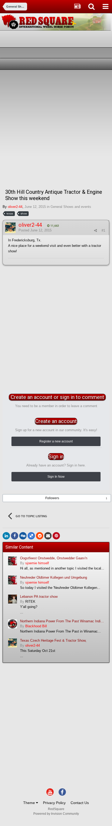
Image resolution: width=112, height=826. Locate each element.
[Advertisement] (56, 128)
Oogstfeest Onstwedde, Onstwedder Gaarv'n (53, 558)
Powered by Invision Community (56, 814)
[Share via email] (48, 535)
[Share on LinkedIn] (6, 535)
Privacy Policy (54, 803)
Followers (52, 498)
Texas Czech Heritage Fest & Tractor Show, (53, 640)
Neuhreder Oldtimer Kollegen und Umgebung (53, 577)
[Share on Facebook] (14, 535)
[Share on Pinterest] (56, 535)
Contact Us (80, 803)
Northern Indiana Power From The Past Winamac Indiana (62, 621)
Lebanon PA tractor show (39, 597)
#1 (103, 230)
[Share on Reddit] (39, 535)
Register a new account (56, 441)
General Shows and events (71, 207)
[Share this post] (95, 230)
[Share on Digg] (23, 535)
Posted (35, 230)
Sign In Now (56, 476)
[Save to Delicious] (31, 535)
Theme (29, 803)
